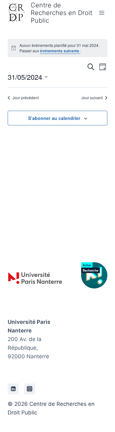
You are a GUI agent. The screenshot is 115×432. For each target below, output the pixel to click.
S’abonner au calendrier (54, 118)
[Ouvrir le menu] (101, 13)
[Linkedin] (13, 389)
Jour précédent (25, 97)
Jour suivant (92, 97)
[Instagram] (29, 389)
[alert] (57, 48)
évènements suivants (60, 51)
